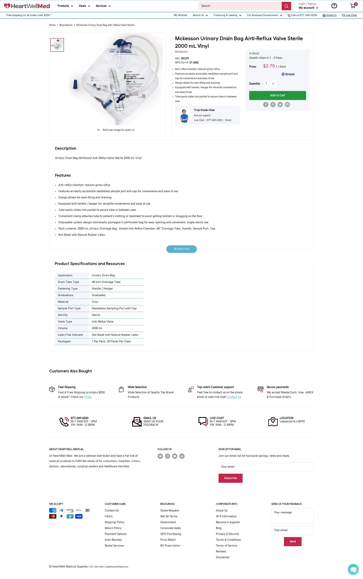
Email (228, 120)
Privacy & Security (227, 534)
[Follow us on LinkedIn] (182, 456)
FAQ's (108, 516)
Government (168, 522)
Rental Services (114, 545)
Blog (219, 528)
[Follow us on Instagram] (167, 456)
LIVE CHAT (217, 418)
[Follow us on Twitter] (160, 456)
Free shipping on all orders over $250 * (29, 15)
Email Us (331, 15)
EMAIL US (149, 418)
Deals (82, 6)
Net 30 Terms (168, 516)
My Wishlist (180, 15)
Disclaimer (223, 557)
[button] (353, 569)
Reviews (221, 551)
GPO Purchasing (170, 534)
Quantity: (255, 83)
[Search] (286, 6)
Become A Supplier (228, 522)
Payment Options (115, 534)
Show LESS (181, 249)
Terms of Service (226, 545)
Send (293, 541)
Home (52, 25)
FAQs (87, 397)
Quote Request (169, 510)
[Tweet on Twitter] (280, 104)
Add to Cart (277, 95)
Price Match (168, 539)
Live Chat (351, 15)
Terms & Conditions (228, 539)
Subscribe (230, 478)
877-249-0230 (79, 418)
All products (66, 25)
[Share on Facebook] (265, 104)
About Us (198, 15)
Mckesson (181, 51)
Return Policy (113, 528)
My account (307, 7)
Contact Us (234, 397)
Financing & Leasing (225, 15)
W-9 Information (226, 516)
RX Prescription (170, 545)
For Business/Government (262, 15)
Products (63, 6)
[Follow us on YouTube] (174, 456)
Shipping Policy (114, 522)
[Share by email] (287, 104)
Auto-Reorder (113, 539)
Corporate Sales (170, 528)
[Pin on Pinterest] (273, 104)
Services (101, 6)
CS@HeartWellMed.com (116, 567)
